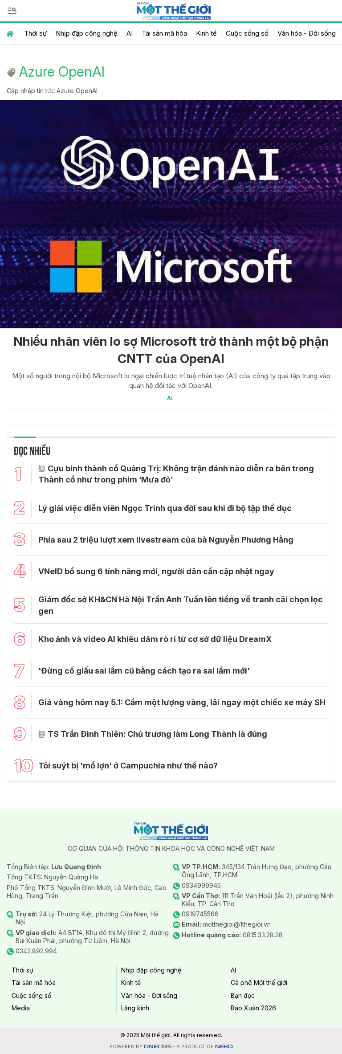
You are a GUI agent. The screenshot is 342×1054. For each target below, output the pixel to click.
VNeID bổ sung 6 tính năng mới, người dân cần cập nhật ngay (156, 571)
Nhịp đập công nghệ (87, 33)
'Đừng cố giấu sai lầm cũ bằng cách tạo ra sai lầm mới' (144, 670)
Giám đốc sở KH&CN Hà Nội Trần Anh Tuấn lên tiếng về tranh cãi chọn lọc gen (180, 605)
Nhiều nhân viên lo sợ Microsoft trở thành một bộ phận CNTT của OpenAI (171, 350)
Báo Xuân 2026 (253, 1008)
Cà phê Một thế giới (259, 982)
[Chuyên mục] (12, 10)
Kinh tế (206, 33)
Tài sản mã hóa (164, 33)
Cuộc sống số (247, 33)
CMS (157, 1047)
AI (129, 33)
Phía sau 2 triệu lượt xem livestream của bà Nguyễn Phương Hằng (165, 539)
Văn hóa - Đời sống (306, 33)
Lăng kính (135, 1008)
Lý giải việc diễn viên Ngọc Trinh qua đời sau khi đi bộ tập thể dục (165, 508)
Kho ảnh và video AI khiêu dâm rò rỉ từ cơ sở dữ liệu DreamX (155, 639)
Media (21, 1008)
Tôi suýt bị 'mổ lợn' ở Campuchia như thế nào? (128, 765)
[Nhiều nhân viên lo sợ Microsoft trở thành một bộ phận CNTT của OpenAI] (171, 214)
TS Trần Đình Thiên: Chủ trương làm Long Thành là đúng (157, 734)
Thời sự (35, 33)
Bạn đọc (243, 995)
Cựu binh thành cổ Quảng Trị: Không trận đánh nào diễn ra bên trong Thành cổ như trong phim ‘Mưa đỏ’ (176, 474)
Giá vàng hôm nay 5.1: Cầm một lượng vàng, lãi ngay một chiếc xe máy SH (182, 702)
